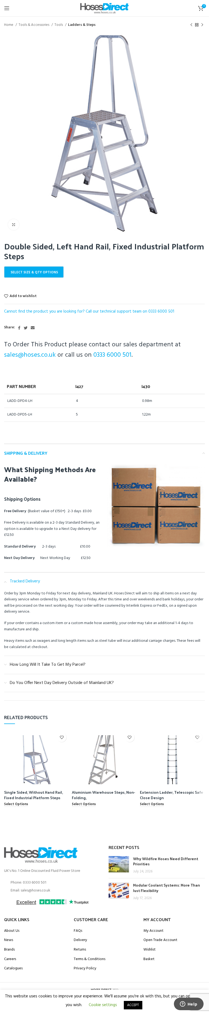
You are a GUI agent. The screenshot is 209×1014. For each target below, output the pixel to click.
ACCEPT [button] (133, 1005)
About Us (11, 931)
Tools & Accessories (34, 25)
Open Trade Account (160, 940)
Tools (59, 25)
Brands (9, 949)
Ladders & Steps (82, 25)
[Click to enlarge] (13, 224)
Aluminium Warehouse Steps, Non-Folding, (103, 795)
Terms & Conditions (89, 959)
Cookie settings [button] (103, 1005)
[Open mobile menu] (6, 8)
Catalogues (13, 968)
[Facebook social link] (19, 327)
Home (9, 25)
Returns (80, 949)
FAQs (78, 931)
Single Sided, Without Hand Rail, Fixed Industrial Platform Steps (33, 795)
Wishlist (149, 949)
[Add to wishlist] (61, 737)
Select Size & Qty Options (34, 272)
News (8, 940)
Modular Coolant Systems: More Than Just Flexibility (166, 888)
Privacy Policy (85, 968)
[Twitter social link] (25, 327)
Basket (149, 959)
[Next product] (202, 25)
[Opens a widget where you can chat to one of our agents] (189, 1004)
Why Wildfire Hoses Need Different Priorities (165, 861)
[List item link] (52, 883)
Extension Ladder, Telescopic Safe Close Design (171, 795)
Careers (10, 959)
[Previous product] (191, 25)
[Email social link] (32, 327)
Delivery (80, 940)
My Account (153, 931)
